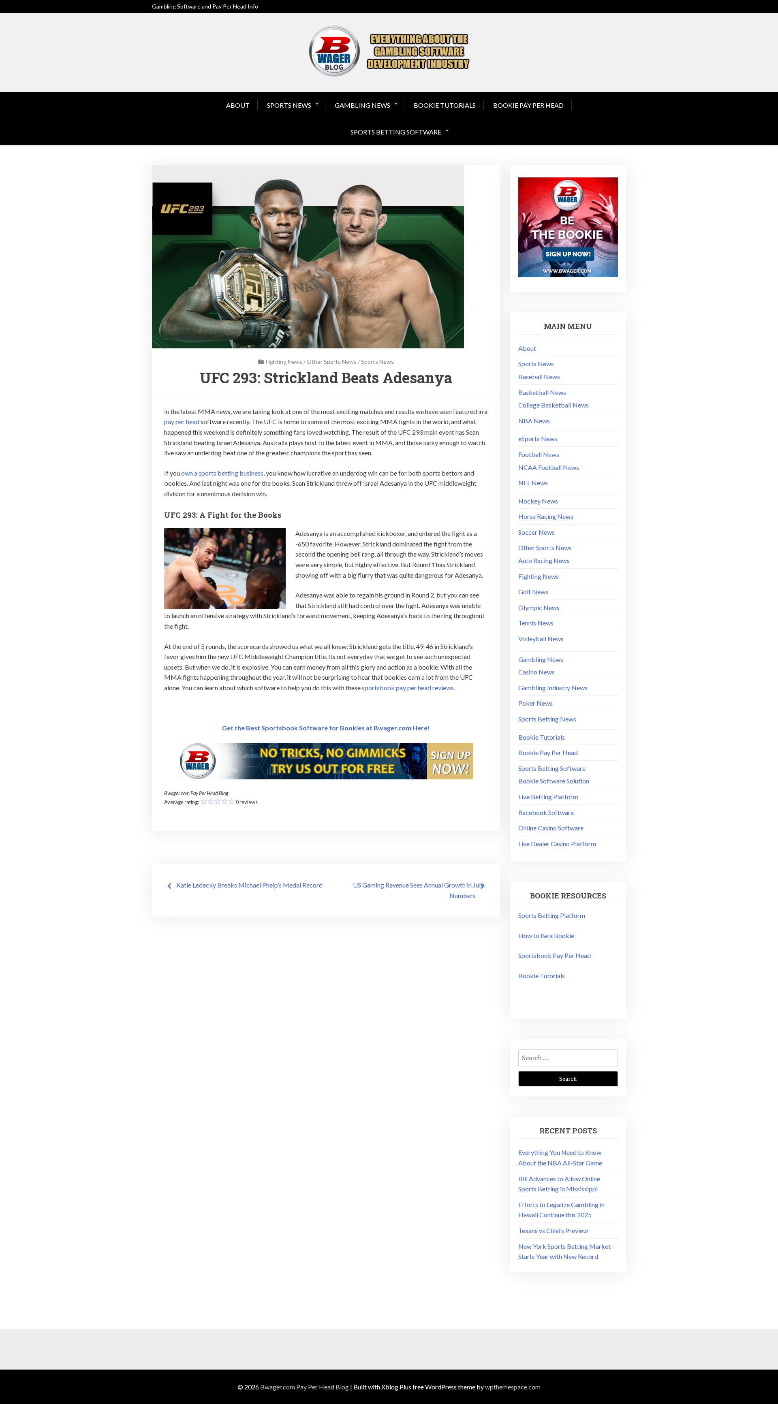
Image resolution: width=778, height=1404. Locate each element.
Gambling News (362, 105)
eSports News (537, 438)
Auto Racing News (544, 560)
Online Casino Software (551, 828)
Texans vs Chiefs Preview (553, 1230)
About (238, 105)
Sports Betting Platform (551, 915)
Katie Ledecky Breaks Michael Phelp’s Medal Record (249, 885)
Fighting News (284, 361)
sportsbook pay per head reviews (408, 687)
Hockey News (538, 501)
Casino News (536, 672)
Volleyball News (541, 638)
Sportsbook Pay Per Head (554, 955)
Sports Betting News (547, 719)
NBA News (534, 421)
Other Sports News (332, 361)
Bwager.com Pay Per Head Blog (304, 1387)
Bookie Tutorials (445, 105)
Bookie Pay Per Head (528, 105)
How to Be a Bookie (546, 935)
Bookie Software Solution (553, 781)
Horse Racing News (545, 516)
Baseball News (539, 376)
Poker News (535, 703)
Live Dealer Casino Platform (557, 843)
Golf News (533, 591)
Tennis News (536, 623)
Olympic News (539, 607)
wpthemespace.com (513, 1387)
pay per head (181, 421)
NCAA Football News (548, 467)
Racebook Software (546, 812)
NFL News (533, 482)
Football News (538, 454)
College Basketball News (553, 405)
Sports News (289, 105)
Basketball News (542, 392)
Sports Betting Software (396, 132)
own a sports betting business (222, 473)
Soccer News (536, 532)
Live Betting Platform (548, 796)
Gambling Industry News (553, 687)
